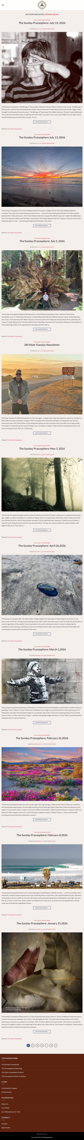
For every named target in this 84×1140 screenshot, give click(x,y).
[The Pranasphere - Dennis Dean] (42, 5)
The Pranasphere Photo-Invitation (14, 1076)
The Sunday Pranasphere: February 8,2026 (42, 835)
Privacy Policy (42, 1134)
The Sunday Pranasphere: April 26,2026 (42, 545)
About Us (5, 1104)
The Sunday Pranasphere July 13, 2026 (42, 137)
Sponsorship (6, 1128)
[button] (3, 5)
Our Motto (5, 1108)
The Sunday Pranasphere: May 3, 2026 (42, 448)
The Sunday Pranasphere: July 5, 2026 (42, 241)
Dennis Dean (52, 14)
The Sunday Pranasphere (42, 20)
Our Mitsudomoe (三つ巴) (11, 1112)
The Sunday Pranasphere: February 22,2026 (42, 738)
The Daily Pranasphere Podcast (13, 1072)
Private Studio (7, 1092)
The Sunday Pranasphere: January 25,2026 (42, 923)
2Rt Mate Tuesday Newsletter (42, 344)
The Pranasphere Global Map (12, 1068)
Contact (4, 1124)
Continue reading (42, 122)
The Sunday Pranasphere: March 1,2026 (42, 649)
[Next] (55, 1045)
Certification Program (9, 1088)
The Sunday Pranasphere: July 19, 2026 (42, 22)
